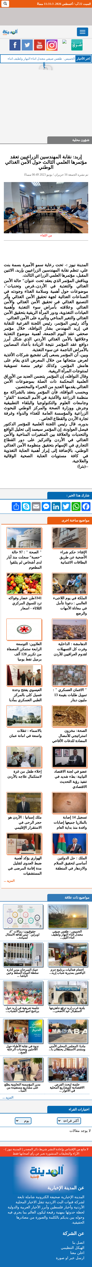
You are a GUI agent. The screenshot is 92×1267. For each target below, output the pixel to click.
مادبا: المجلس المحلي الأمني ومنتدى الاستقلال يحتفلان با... (67, 1047)
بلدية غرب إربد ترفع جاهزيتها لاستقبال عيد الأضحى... (67, 1009)
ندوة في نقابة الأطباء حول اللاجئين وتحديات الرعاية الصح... (22, 1049)
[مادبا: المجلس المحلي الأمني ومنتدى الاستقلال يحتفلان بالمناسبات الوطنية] (67, 1031)
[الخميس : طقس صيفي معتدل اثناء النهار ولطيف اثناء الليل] (67, 916)
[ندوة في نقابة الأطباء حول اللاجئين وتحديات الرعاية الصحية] (23, 1031)
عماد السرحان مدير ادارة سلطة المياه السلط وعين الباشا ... (22, 972)
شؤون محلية (80, 140)
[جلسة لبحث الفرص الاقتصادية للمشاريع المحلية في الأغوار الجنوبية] (67, 1069)
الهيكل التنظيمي (72, 1248)
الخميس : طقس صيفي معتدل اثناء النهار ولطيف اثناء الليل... (67, 934)
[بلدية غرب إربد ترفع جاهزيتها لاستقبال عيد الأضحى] (67, 993)
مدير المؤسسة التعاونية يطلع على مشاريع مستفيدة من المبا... (22, 1087)
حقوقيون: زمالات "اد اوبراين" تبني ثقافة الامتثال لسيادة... (22, 934)
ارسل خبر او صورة (70, 1258)
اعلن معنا (77, 1253)
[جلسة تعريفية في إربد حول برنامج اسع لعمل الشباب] (23, 993)
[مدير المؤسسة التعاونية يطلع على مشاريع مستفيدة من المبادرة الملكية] (23, 1069)
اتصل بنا (78, 1243)
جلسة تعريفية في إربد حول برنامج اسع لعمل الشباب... (22, 1009)
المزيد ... (9, 880)
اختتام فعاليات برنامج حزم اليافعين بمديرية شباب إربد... (67, 971)
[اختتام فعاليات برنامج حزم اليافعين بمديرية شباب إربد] (67, 954)
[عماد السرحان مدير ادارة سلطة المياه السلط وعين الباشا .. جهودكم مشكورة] (23, 954)
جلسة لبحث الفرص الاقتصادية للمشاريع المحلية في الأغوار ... (67, 1087)
